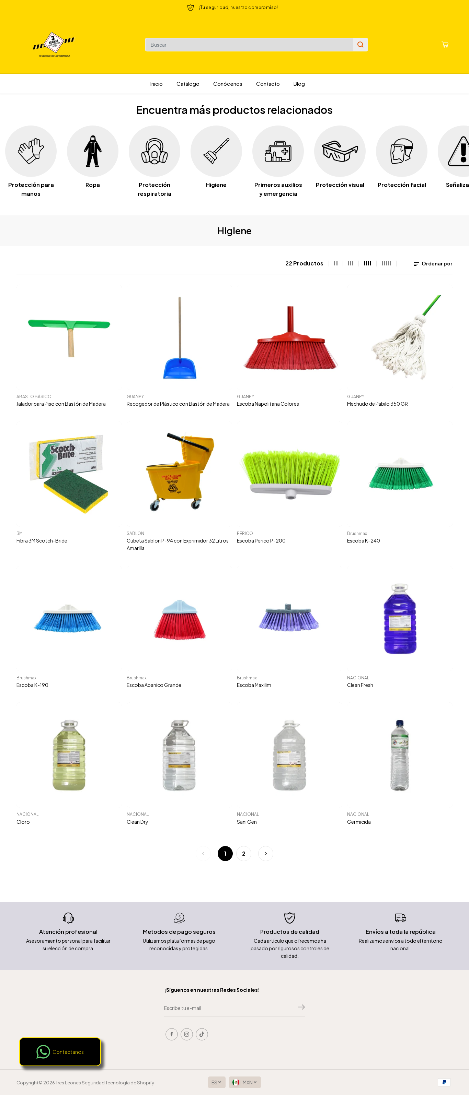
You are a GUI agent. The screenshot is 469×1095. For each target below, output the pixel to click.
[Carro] (445, 44)
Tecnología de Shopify (129, 1082)
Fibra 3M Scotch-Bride (41, 540)
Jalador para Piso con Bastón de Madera (61, 404)
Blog (299, 83)
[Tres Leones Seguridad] (54, 44)
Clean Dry (137, 822)
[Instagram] (186, 1034)
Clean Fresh (360, 685)
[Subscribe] (301, 1007)
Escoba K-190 (32, 685)
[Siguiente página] (266, 853)
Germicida (359, 822)
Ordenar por (437, 263)
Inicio (156, 83)
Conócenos (227, 83)
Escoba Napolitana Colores (268, 404)
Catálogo (187, 83)
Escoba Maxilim (254, 685)
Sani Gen (247, 822)
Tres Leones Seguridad (80, 1082)
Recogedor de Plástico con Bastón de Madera (178, 404)
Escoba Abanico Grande (154, 685)
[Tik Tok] (201, 1034)
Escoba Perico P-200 (261, 540)
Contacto (268, 83)
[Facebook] (171, 1034)
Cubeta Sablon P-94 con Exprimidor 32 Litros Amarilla (178, 544)
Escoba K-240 (363, 540)
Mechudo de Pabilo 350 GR (377, 404)
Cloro (23, 822)
